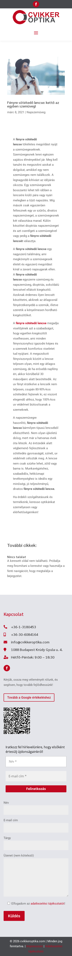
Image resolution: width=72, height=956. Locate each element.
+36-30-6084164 (24, 634)
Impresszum (34, 946)
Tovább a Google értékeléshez (29, 697)
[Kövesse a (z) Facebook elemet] (36, 4)
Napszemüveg (36, 112)
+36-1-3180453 (23, 626)
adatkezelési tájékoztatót (47, 903)
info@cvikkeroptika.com (30, 642)
